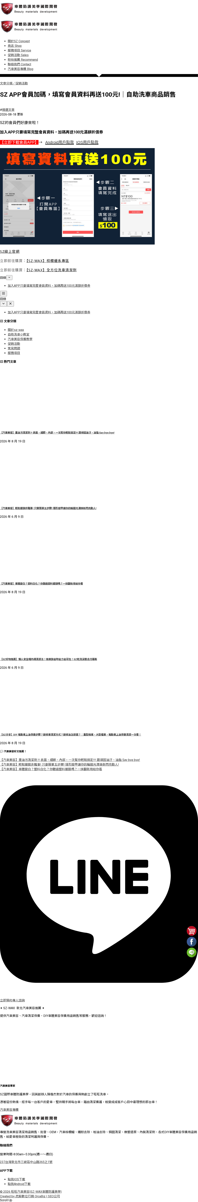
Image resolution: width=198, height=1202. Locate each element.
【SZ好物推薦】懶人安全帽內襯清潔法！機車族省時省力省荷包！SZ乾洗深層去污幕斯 (48, 659)
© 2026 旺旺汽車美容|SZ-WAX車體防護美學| (31, 1192)
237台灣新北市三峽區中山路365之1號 (26, 1162)
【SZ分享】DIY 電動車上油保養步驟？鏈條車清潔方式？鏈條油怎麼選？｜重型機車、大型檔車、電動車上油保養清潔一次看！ (70, 734)
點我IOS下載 (16, 1179)
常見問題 (14, 348)
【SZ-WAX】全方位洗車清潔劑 (51, 270)
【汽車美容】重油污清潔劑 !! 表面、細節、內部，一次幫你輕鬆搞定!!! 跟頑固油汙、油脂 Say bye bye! (57, 432)
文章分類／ (7, 83)
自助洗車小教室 (18, 334)
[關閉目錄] (10, 304)
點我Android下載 (19, 1184)
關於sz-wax (16, 330)
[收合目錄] (9, 277)
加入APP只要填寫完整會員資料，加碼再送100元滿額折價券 (49, 286)
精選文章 (8, 110)
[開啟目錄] (3, 293)
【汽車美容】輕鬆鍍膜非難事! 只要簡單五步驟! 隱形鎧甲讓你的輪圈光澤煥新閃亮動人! (48, 508)
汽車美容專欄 (9, 1110)
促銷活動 (21, 83)
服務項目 (14, 353)
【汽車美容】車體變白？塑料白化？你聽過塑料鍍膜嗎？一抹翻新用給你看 (41, 583)
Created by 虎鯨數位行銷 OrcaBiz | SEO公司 (30, 1196)
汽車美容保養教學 (20, 339)
